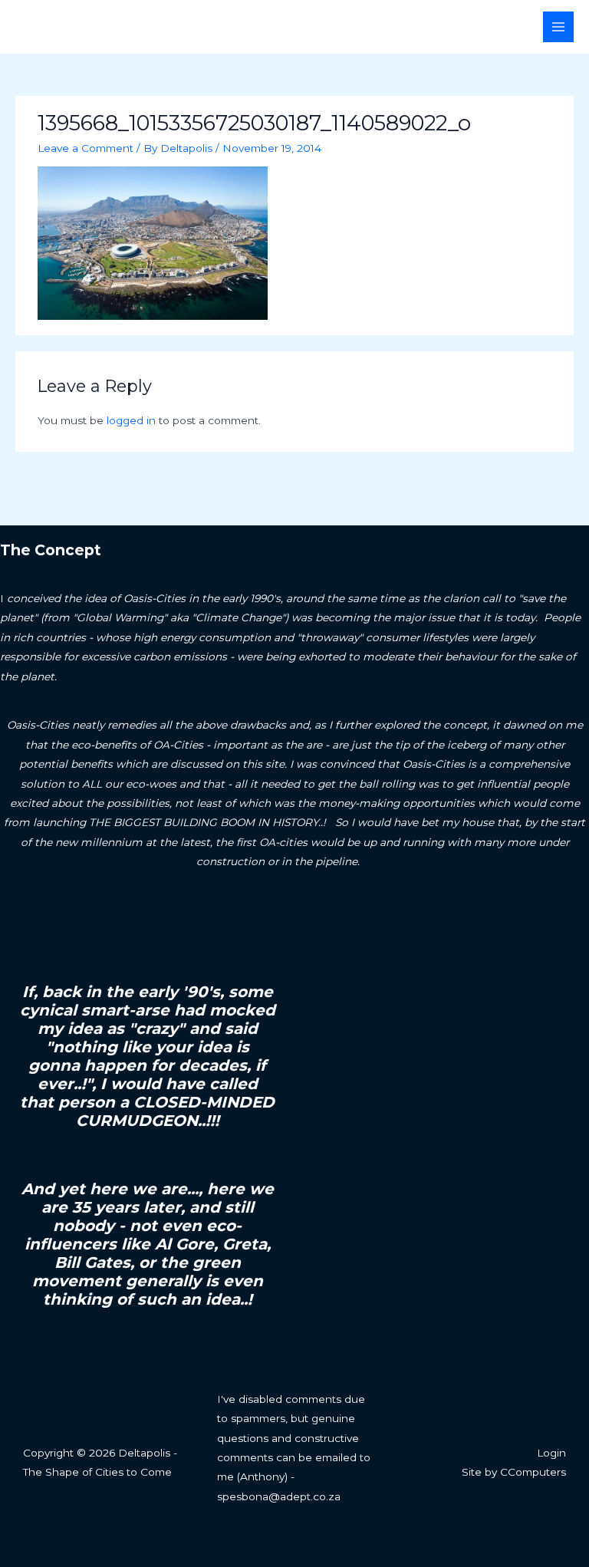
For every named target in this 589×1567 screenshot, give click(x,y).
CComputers (533, 1472)
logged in (131, 420)
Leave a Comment (85, 148)
